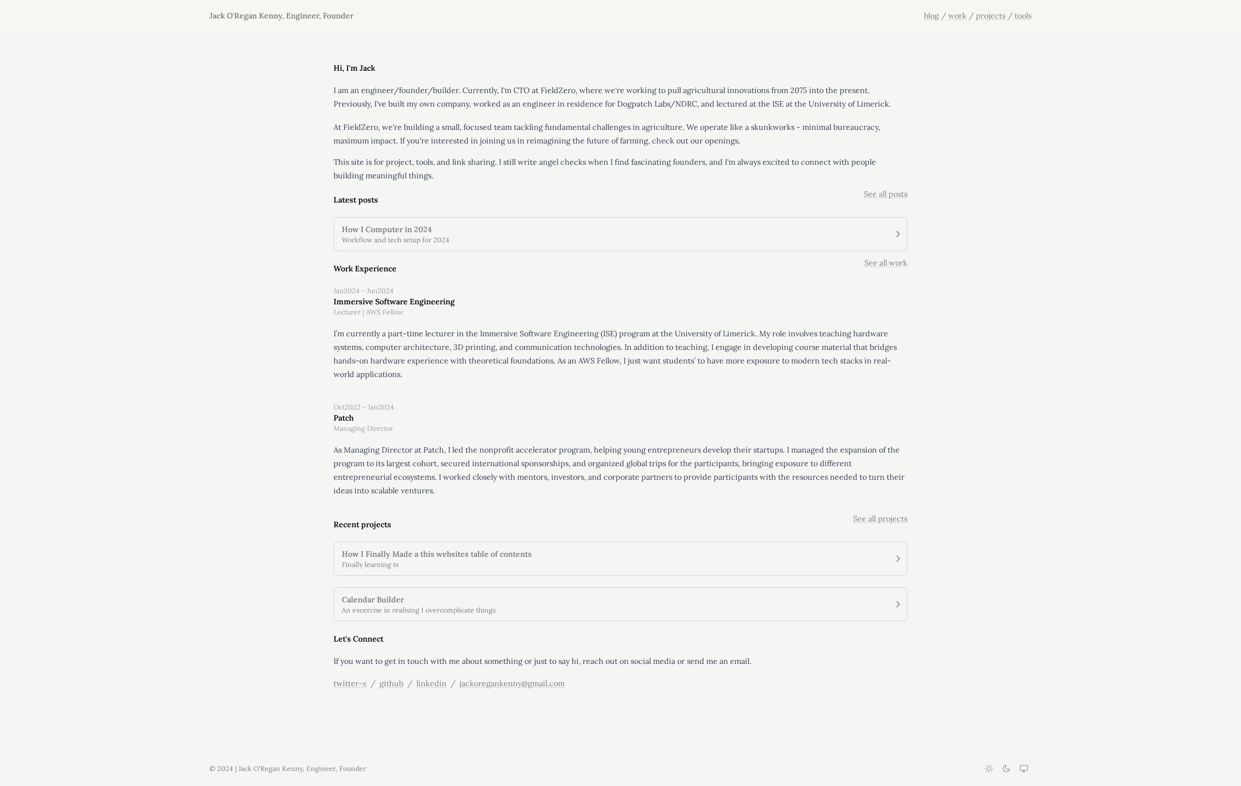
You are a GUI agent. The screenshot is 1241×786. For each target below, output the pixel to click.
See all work (885, 262)
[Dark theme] (1006, 768)
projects (990, 15)
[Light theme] (989, 768)
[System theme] (1024, 768)
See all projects (880, 518)
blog (931, 15)
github (391, 683)
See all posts (885, 194)
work (957, 15)
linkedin (431, 683)
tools (1023, 15)
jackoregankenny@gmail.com (512, 683)
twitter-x (350, 683)
